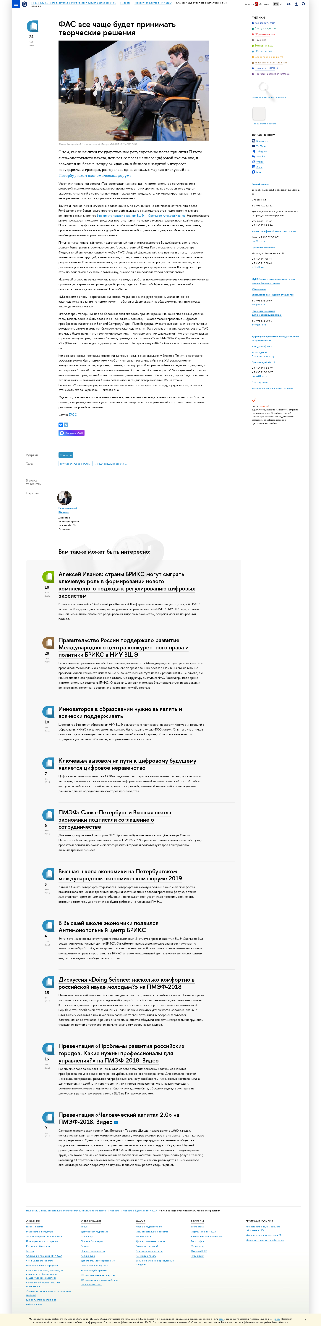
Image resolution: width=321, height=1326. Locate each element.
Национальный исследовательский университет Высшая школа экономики (66, 1210)
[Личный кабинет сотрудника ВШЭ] (296, 4)
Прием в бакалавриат (92, 1241)
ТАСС (73, 414)
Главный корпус (260, 184)
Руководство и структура (39, 1231)
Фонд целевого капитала (39, 1260)
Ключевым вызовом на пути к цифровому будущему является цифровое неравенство (127, 764)
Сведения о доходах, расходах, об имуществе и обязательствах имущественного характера (45, 1274)
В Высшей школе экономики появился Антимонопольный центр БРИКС (108, 926)
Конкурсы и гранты (146, 1255)
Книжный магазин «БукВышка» (207, 1236)
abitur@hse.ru (259, 267)
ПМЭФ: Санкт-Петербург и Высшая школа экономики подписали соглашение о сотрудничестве (115, 819)
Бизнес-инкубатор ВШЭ (94, 1270)
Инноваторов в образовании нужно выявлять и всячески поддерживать (120, 712)
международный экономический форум (111, 463)
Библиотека (197, 1226)
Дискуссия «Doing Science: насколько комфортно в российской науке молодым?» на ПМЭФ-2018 (127, 983)
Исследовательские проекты (152, 1231)
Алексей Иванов (174, 215)
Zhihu (259, 166)
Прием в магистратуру (93, 1251)
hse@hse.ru (258, 241)
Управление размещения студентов (273, 294)
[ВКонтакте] (61, 425)
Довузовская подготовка (94, 1231)
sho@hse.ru (258, 304)
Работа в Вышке (34, 1304)
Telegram (261, 151)
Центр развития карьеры (94, 1265)
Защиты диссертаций (147, 1246)
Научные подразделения (149, 1226)
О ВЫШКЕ (33, 1221)
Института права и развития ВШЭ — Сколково (129, 215)
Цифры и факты (34, 1226)
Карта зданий (259, 352)
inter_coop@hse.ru (262, 346)
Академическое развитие (149, 1251)
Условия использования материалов (272, 388)
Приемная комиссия (263, 247)
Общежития (259, 288)
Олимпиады (87, 1236)
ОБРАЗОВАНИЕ (91, 1221)
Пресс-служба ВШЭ (263, 362)
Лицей (84, 1226)
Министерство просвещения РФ (264, 1235)
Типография (197, 1241)
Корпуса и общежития (38, 1246)
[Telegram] (66, 425)
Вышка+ (85, 1246)
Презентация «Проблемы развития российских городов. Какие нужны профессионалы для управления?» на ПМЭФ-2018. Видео (122, 1053)
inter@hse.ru (259, 324)
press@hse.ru (259, 376)
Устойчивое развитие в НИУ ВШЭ (44, 1236)
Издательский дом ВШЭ (203, 1231)
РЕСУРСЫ (197, 1221)
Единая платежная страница (41, 1299)
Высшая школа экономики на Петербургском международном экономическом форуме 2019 (120, 874)
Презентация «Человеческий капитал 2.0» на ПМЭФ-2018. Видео (119, 1118)
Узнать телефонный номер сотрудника (274, 231)
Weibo (260, 161)
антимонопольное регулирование (76, 463)
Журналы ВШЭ (199, 1251)
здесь (221, 1318)
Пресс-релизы (260, 382)
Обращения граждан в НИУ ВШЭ (44, 1255)
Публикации (197, 1255)
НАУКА (140, 1221)
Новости (114, 1210)
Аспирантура (88, 1255)
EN (281, 4)
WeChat (260, 156)
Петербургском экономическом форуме (95, 175)
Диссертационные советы (150, 1241)
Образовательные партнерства (98, 1275)
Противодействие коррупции (42, 1265)
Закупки (30, 1251)
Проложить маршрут (263, 356)
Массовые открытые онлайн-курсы (265, 1240)
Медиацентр (198, 1246)
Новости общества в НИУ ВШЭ (140, 1210)
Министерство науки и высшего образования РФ (263, 1228)
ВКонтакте (262, 141)
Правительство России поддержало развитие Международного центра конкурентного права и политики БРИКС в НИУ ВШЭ (124, 647)
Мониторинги (143, 1236)
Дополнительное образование (98, 1260)
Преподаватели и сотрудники (42, 1241)
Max (258, 172)
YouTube (261, 146)
